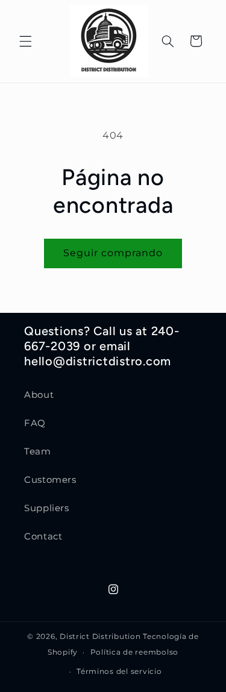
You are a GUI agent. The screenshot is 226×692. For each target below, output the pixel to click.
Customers (50, 479)
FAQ (35, 423)
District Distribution (100, 636)
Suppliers (46, 508)
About (39, 394)
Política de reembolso (134, 652)
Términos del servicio (119, 671)
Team (37, 451)
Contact (43, 536)
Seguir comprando (113, 253)
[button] (25, 41)
